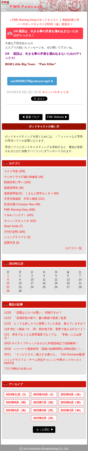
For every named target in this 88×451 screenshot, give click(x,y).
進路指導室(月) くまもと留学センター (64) (31, 193)
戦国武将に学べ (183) (17, 182)
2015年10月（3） (44, 394)
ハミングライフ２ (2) (17, 237)
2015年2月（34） (44, 418)
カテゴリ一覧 (73, 248)
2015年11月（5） (17, 394)
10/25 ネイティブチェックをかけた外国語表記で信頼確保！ (41, 343)
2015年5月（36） (17, 410)
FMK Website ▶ (57, 117)
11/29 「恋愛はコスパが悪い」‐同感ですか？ (33, 312)
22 (7, 287)
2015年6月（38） (71, 402)
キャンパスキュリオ (55, 92)
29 (7, 291)
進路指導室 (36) (13, 187)
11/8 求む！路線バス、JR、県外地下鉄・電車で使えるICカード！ (45, 329)
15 (7, 283)
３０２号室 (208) (14, 171)
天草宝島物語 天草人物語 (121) (24, 198)
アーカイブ (16, 384)
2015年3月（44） (71, 410)
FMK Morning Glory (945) (19, 209)
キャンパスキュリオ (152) (20, 220)
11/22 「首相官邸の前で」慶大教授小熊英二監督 (35, 318)
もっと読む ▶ (45, 429)
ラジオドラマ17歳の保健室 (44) (23, 176)
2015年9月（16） (71, 394)
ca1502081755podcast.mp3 (30, 81)
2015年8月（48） (17, 402)
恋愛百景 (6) (11, 242)
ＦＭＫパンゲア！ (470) (18, 215)
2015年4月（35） (44, 410)
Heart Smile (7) (13, 226)
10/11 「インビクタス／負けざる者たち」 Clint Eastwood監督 (44, 354)
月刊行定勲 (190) (14, 231)
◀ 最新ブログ (31, 117)
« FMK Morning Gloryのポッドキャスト (34, 19)
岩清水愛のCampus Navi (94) (22, 204)
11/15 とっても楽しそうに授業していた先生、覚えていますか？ (45, 323)
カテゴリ (14, 163)
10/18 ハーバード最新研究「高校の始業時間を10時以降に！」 (43, 348)
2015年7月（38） (44, 402)
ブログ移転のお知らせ (18, 368)
